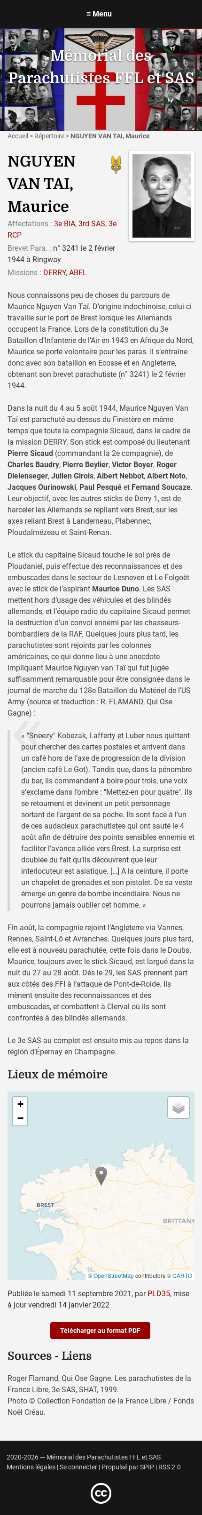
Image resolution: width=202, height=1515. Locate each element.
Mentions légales (31, 1467)
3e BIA (64, 223)
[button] (101, 1176)
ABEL (78, 272)
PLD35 (159, 1293)
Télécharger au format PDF (100, 1330)
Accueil (18, 136)
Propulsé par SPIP (127, 1467)
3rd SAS (91, 223)
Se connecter (78, 1467)
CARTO (182, 1275)
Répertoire (49, 136)
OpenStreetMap (113, 1275)
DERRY (54, 272)
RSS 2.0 (169, 1467)
